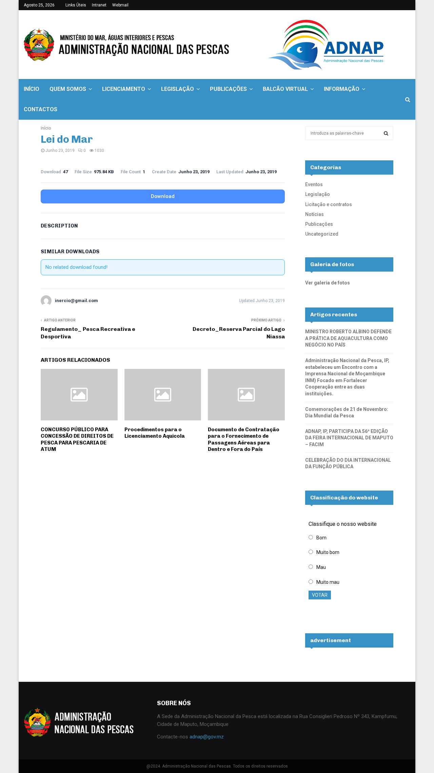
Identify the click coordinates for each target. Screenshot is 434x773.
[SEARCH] (386, 133)
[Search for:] (349, 133)
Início (31, 89)
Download (163, 196)
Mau (321, 567)
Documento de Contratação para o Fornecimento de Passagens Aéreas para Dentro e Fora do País (243, 440)
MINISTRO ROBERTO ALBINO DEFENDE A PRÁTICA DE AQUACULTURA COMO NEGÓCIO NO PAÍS (348, 338)
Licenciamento (123, 89)
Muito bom (327, 552)
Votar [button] (320, 595)
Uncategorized (321, 234)
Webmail (120, 5)
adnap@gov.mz (207, 737)
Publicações (228, 89)
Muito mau (327, 582)
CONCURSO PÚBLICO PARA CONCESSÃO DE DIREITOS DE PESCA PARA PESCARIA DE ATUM (77, 440)
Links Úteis (75, 5)
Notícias (314, 214)
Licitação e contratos (328, 204)
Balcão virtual (285, 89)
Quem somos (68, 89)
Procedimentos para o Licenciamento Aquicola (154, 433)
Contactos (40, 109)
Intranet (99, 5)
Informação (341, 89)
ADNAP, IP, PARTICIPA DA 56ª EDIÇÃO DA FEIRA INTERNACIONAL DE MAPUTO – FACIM (349, 438)
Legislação (177, 89)
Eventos (314, 184)
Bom (321, 537)
